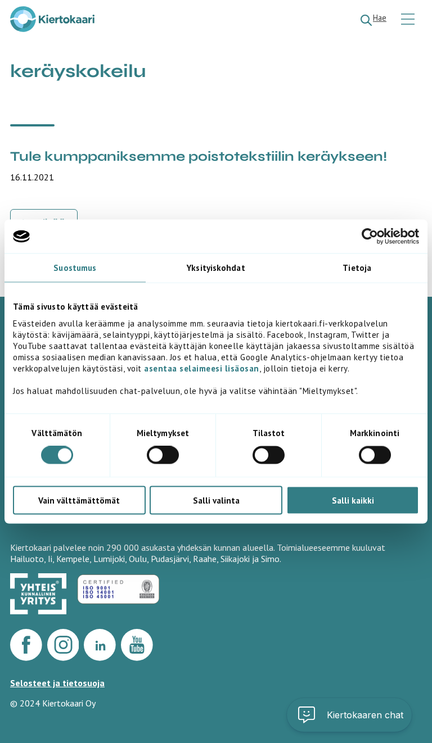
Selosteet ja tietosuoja (57, 682)
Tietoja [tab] (357, 267)
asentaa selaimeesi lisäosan (201, 368)
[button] (349, 715)
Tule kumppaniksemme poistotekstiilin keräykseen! (198, 156)
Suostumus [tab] (74, 267)
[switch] (163, 455)
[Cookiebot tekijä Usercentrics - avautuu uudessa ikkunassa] (370, 236)
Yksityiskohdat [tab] (216, 267)
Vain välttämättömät (79, 500)
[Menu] (409, 20)
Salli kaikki (353, 500)
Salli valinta (216, 500)
